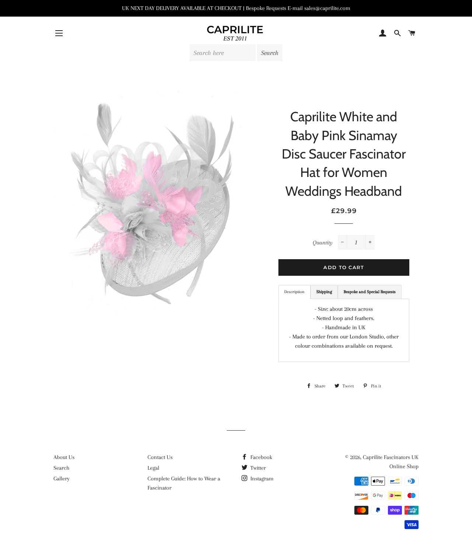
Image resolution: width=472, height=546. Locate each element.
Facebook (260, 457)
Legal (153, 468)
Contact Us (160, 457)
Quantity (323, 242)
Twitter (257, 468)
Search (61, 468)
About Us (63, 457)
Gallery (61, 478)
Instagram (261, 478)
